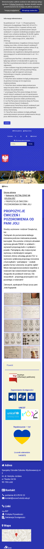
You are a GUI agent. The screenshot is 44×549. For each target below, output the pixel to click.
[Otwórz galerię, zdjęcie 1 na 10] (13, 299)
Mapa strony (28, 131)
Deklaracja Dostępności (15, 517)
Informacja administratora (22, 140)
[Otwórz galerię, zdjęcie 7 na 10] (13, 339)
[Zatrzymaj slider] (22, 181)
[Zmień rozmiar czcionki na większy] (21, 136)
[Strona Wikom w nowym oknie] (7, 547)
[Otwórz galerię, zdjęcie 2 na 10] (31, 299)
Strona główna (18, 131)
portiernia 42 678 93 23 (15, 495)
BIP (6, 511)
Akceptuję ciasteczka (29, 10)
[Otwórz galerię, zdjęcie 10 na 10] (31, 352)
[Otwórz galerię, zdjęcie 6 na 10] (31, 326)
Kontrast (34, 136)
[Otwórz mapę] (16, 535)
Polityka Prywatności (14, 514)
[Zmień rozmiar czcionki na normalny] (15, 136)
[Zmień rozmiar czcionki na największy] (26, 136)
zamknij (7, 123)
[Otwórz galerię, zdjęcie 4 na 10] (31, 312)
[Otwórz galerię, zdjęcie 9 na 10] (13, 352)
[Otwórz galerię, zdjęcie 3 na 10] (13, 312)
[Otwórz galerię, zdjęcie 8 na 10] (31, 339)
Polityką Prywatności (16, 4)
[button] (3, 177)
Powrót (10, 365)
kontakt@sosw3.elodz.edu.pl (17, 498)
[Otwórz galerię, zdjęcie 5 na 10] (13, 326)
